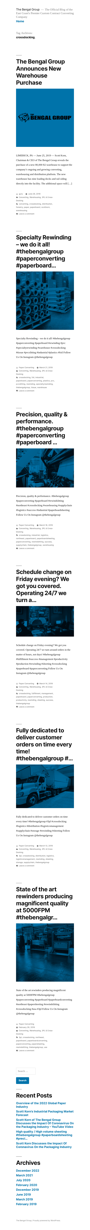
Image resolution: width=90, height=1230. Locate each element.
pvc (52, 381)
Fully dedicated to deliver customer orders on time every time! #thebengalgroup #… (44, 744)
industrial (39, 377)
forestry (19, 207)
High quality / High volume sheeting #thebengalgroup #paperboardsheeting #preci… (44, 1135)
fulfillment (36, 693)
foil (33, 377)
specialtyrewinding (44, 384)
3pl (20, 856)
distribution (47, 204)
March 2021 (24, 1175)
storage (19, 862)
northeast (20, 538)
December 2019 (27, 1189)
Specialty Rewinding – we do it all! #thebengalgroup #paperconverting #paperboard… (43, 251)
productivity (21, 700)
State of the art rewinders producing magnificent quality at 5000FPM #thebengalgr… (44, 903)
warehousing (21, 210)
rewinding (30, 384)
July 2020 (23, 1180)
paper (26, 207)
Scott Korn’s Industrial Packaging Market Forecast (45, 1113)
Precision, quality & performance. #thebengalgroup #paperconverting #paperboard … (41, 428)
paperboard (35, 207)
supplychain (21, 545)
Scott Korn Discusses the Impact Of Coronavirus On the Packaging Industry (44, 1145)
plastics (46, 381)
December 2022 (27, 1170)
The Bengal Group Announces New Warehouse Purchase (40, 72)
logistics (44, 535)
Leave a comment (26, 214)
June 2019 (23, 1194)
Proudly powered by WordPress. (46, 1220)
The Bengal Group (28, 9)
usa (45, 1047)
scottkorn (45, 207)
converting (23, 204)
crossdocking (35, 204)
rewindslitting (38, 542)
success (48, 542)
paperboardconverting (37, 1040)
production (47, 697)
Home (20, 21)
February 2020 (26, 1185)
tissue (33, 387)
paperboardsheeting (46, 538)
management (47, 693)
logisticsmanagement (25, 859)
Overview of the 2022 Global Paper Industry (41, 1104)
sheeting (41, 700)
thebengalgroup (23, 387)
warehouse (42, 387)
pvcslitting (20, 384)
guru (21, 194)
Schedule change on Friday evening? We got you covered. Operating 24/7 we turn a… (43, 585)
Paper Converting (26, 367)
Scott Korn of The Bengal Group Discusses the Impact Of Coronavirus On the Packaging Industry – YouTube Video (45, 1123)
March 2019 (24, 1199)
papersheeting (38, 1044)
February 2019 (26, 1204)
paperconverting (34, 381)
